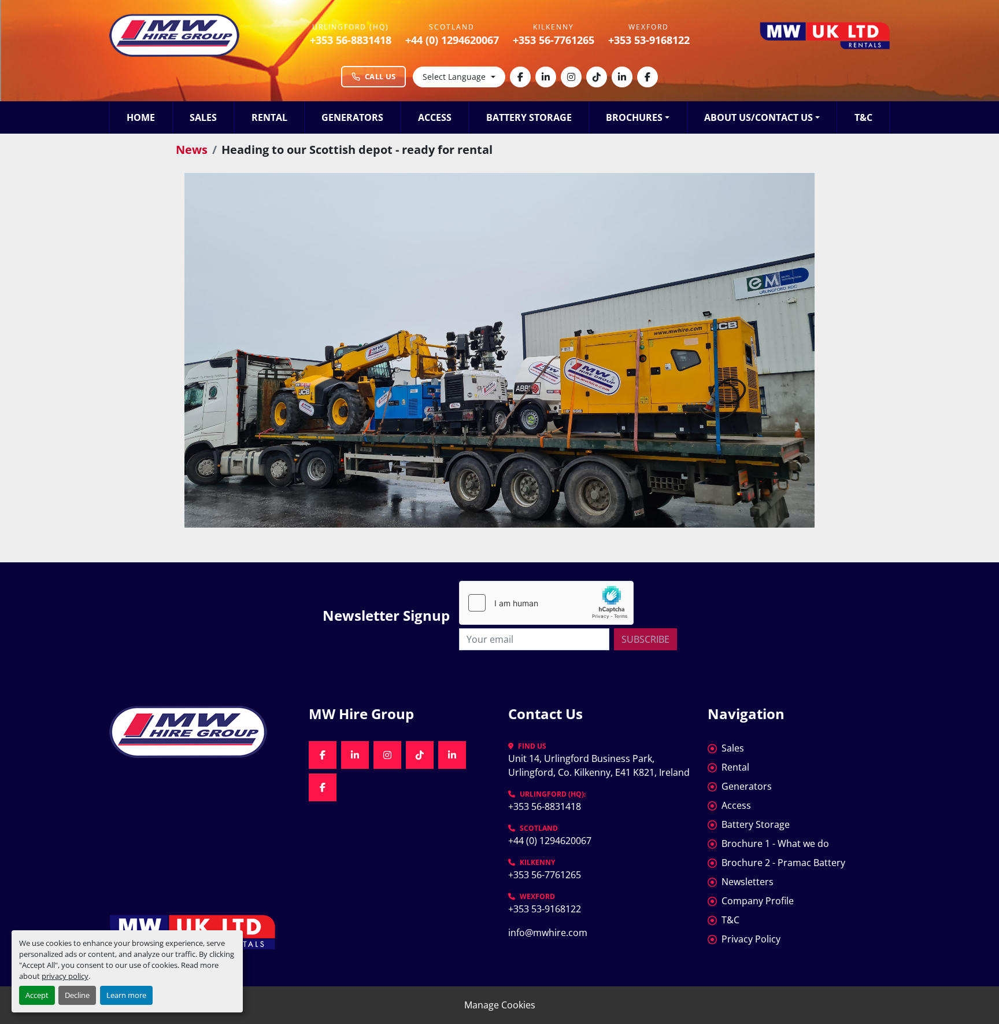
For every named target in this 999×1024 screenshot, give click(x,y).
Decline (77, 995)
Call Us (380, 76)
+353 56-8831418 (350, 40)
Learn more (126, 995)
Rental (269, 117)
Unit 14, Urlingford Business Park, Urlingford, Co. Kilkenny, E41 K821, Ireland (599, 765)
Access (435, 117)
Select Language (454, 76)
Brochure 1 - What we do (775, 843)
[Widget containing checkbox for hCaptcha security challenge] (546, 603)
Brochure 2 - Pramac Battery (783, 862)
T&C (863, 117)
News (192, 149)
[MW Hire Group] (200, 732)
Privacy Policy (751, 939)
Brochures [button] (634, 117)
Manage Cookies (499, 1005)
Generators (352, 117)
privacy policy (65, 976)
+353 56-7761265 (553, 40)
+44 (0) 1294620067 (452, 40)
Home (141, 117)
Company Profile (758, 900)
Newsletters (748, 881)
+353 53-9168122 (649, 40)
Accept (37, 995)
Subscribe (645, 639)
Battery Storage (529, 117)
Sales (203, 117)
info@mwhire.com (547, 932)
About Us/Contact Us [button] (758, 117)
